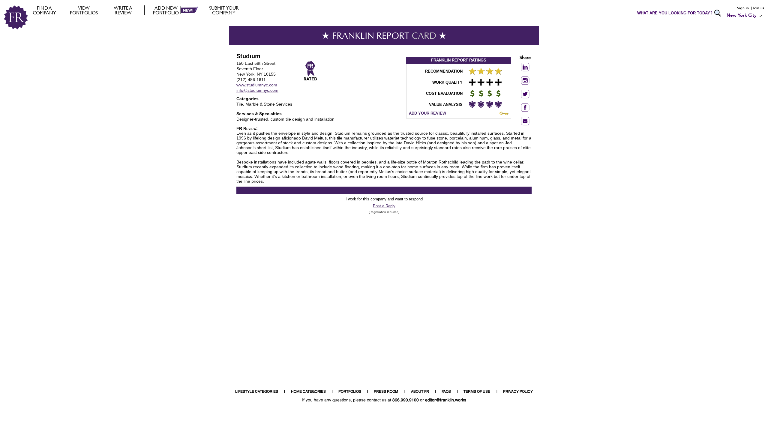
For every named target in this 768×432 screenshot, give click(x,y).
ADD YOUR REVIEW (427, 113)
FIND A (44, 10)
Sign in (743, 8)
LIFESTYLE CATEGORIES (256, 392)
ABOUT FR (420, 392)
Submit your (224, 10)
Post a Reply (384, 206)
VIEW (84, 10)
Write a (123, 10)
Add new (166, 10)
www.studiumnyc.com (256, 84)
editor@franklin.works (445, 400)
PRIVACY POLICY (518, 392)
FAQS (446, 392)
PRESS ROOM (386, 392)
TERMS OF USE (477, 392)
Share (525, 58)
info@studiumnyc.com (257, 90)
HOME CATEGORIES (308, 392)
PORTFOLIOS (349, 392)
